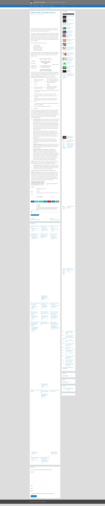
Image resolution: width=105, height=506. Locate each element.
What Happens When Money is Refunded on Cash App (44, 385)
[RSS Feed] (65, 388)
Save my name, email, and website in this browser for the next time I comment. (43, 493)
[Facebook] (69, 388)
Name (32, 485)
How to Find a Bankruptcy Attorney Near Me (34, 306)
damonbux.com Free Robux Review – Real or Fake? (70, 269)
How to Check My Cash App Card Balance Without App (44, 395)
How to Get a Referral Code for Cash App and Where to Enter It (54, 317)
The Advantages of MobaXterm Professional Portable (69, 332)
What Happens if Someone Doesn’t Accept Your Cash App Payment (55, 327)
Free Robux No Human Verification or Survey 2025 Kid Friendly (70, 59)
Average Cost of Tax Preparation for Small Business (35, 317)
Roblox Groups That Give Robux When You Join (69, 344)
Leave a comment (41, 14)
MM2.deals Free (69, 62)
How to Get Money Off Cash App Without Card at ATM (44, 317)
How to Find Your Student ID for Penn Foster (70, 35)
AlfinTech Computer (39, 2)
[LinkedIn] (68, 389)
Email (32, 488)
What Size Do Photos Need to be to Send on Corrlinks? (70, 54)
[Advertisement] (45, 21)
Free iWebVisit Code (70, 43)
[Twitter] (72, 388)
